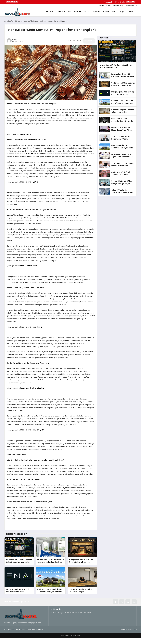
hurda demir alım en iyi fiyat (33, 430)
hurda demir (25, 134)
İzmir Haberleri (74, 12)
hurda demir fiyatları (29, 182)
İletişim (101, 6)
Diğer (131, 12)
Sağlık (106, 12)
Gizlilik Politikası (118, 6)
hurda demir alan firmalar (32, 327)
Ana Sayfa (50, 12)
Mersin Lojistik (75, 635)
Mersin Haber (65, 635)
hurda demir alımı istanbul (32, 388)
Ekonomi (96, 12)
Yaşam (122, 12)
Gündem (61, 12)
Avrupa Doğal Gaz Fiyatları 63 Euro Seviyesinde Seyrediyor (118, 2)
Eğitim (86, 12)
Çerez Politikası (131, 6)
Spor (114, 12)
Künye (108, 6)
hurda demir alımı (28, 266)
